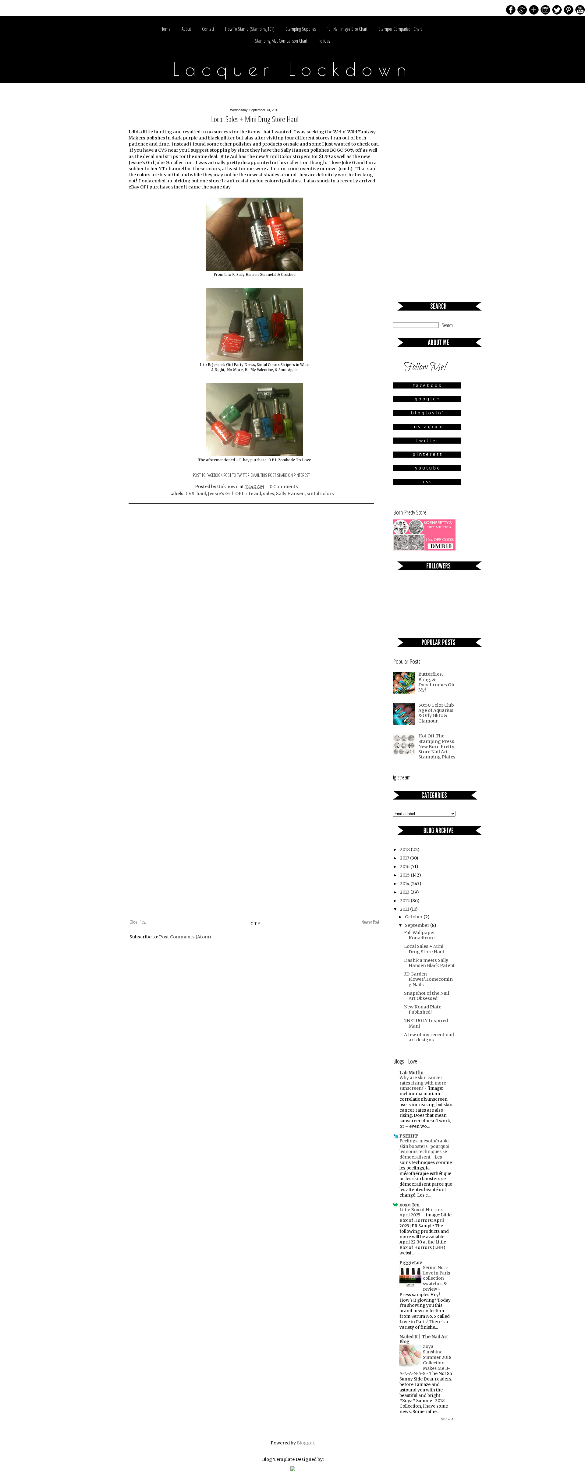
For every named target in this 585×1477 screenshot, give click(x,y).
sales (268, 493)
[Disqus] (254, 589)
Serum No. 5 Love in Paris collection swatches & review (436, 1278)
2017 (405, 858)
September (417, 925)
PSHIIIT (408, 1136)
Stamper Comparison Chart (400, 29)
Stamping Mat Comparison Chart (281, 40)
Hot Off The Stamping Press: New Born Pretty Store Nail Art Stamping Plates (437, 746)
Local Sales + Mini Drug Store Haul (424, 949)
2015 (405, 875)
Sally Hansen (290, 493)
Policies (324, 40)
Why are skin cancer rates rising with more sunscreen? (422, 1083)
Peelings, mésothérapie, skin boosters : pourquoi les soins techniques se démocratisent (424, 1149)
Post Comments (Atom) (185, 937)
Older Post (137, 922)
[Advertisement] (254, 872)
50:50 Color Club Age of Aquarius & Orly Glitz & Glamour (436, 713)
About (186, 29)
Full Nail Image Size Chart (347, 29)
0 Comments (284, 486)
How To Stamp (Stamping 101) (250, 29)
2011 (405, 909)
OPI (239, 493)
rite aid (253, 493)
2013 (405, 892)
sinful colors (320, 493)
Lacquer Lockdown (293, 68)
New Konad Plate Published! (422, 1009)
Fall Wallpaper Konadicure (419, 935)
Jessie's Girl (220, 493)
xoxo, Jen (409, 1205)
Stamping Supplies (300, 29)
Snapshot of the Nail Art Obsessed (426, 995)
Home (166, 29)
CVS (190, 493)
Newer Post (370, 922)
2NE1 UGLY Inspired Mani (426, 1023)
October (414, 917)
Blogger (305, 1443)
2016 (405, 866)
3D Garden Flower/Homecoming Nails (428, 979)
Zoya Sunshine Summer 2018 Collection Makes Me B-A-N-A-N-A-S (425, 1360)
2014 (405, 883)
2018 (405, 849)
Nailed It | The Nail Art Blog (423, 1339)
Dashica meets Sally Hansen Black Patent (429, 963)
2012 (405, 900)
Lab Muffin (411, 1072)
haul (201, 493)
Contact (208, 29)
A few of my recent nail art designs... (429, 1037)
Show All (448, 1419)
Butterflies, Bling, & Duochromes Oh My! (436, 682)
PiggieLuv (410, 1262)
